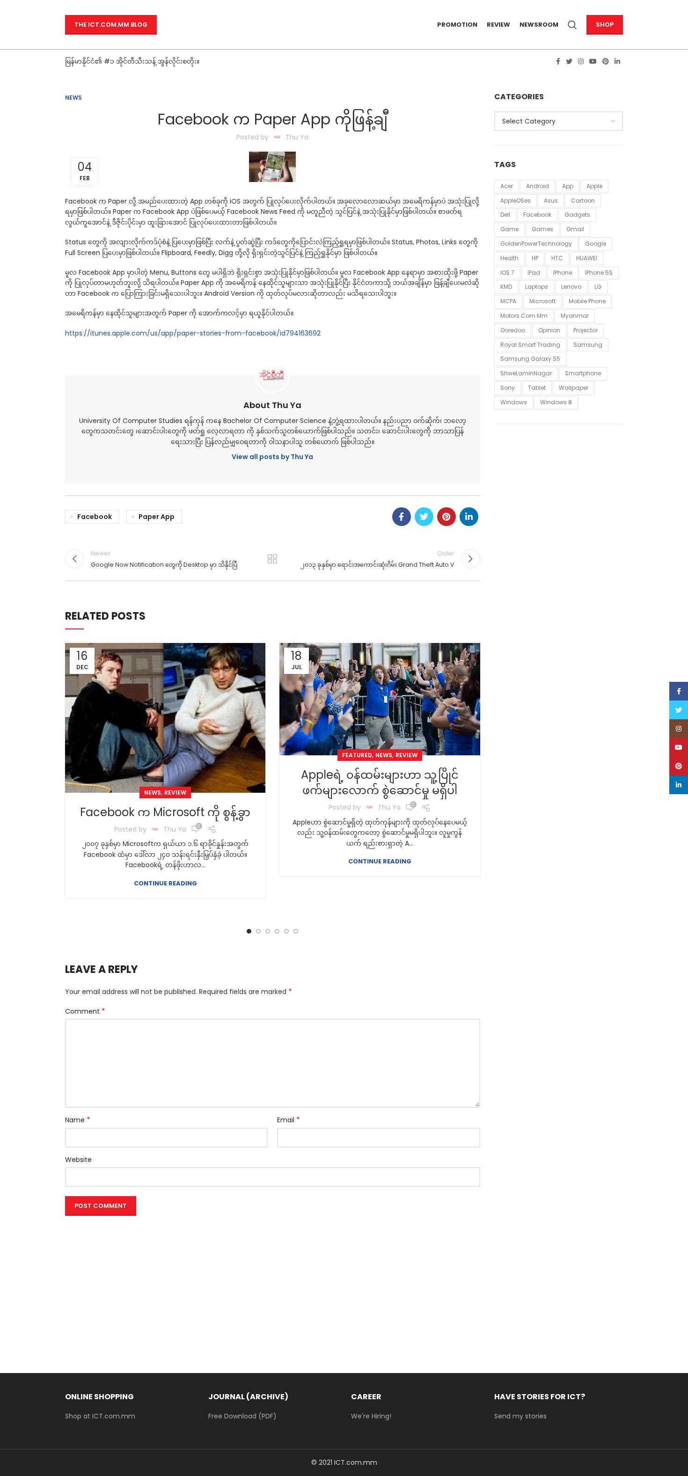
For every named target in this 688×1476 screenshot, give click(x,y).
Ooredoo (512, 330)
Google (595, 244)
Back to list (272, 558)
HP (535, 258)
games (542, 229)
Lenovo (571, 287)
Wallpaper (573, 388)
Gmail (575, 229)
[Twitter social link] (569, 61)
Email (288, 1120)
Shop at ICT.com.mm (100, 1416)
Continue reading (165, 883)
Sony (507, 388)
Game (509, 229)
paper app (157, 516)
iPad (533, 273)
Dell (505, 215)
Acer (506, 186)
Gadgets (577, 215)
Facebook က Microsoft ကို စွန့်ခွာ (165, 812)
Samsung (587, 345)
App (567, 186)
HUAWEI (586, 258)
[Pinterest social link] (606, 61)
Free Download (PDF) (242, 1416)
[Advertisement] (272, 1285)
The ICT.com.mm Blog (110, 24)
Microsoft (542, 301)
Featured (357, 755)
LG (597, 287)
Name (77, 1120)
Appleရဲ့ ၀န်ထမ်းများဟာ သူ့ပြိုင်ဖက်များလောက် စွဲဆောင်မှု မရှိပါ (380, 782)
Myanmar (575, 316)
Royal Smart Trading (530, 345)
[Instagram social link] (580, 61)
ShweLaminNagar (526, 373)
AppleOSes (515, 201)
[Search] (572, 24)
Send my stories (520, 1416)
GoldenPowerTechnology (536, 244)
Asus (551, 201)
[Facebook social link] (558, 61)
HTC (557, 258)
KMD (506, 287)
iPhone (562, 273)
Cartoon (583, 201)
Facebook (94, 516)
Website (78, 1159)
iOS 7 (507, 273)
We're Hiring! (371, 1416)
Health (509, 258)
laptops (536, 287)
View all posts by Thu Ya (272, 456)
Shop (605, 24)
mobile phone (587, 301)
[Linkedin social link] (617, 61)
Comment (85, 1011)
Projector (585, 330)
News (73, 98)
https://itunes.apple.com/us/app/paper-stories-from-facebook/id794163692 (193, 333)
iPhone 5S (599, 273)
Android (537, 186)
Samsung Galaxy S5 (530, 359)
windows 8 (556, 402)
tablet (537, 388)
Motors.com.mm (524, 316)
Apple (594, 186)
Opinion (549, 330)
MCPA (508, 301)
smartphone (583, 373)
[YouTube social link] (593, 61)
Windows (513, 402)
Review (175, 792)
